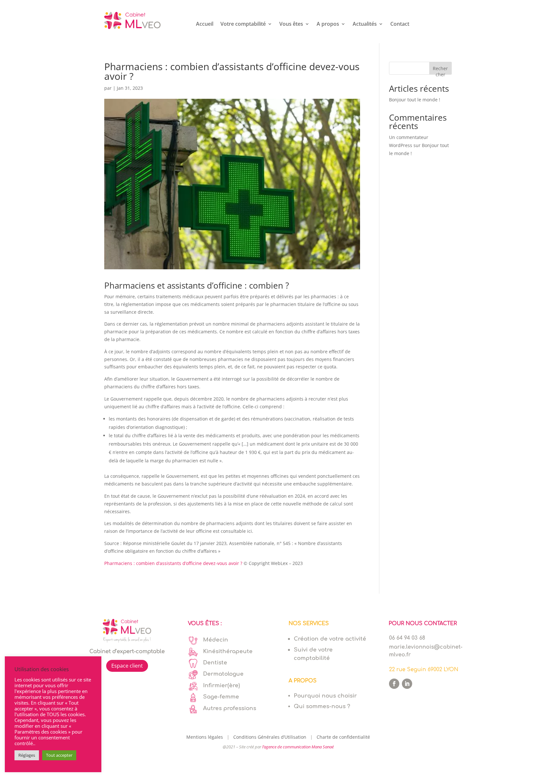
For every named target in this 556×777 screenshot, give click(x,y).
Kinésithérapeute (228, 651)
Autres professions (229, 708)
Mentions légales (206, 737)
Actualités (365, 24)
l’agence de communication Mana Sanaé (298, 747)
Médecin (215, 640)
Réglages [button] (26, 755)
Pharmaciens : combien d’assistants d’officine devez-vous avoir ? (173, 563)
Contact (399, 24)
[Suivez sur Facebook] (394, 684)
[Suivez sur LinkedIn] (407, 684)
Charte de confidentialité (343, 737)
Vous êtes (291, 24)
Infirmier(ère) (221, 685)
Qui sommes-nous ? (322, 706)
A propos (328, 24)
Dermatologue (223, 674)
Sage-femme (221, 697)
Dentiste (215, 663)
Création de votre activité (330, 639)
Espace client (127, 665)
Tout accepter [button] (59, 755)
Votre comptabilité (243, 24)
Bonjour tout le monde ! (414, 100)
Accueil (204, 24)
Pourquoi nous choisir (325, 696)
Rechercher (440, 70)
